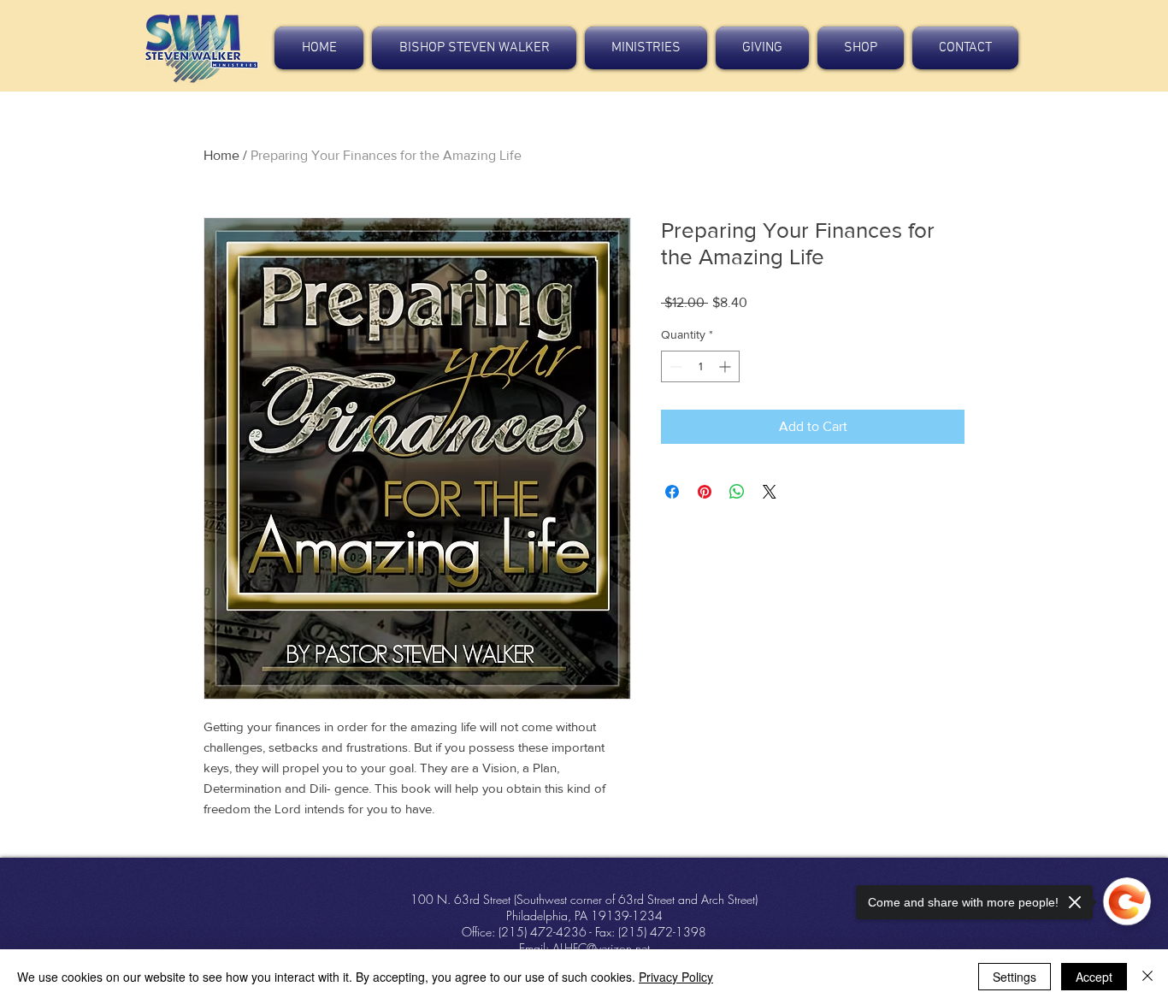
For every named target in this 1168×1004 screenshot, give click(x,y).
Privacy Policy (676, 976)
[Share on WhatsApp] (737, 491)
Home (221, 155)
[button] (474, 48)
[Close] (1147, 976)
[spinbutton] (700, 366)
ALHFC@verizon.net (601, 948)
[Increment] (726, 366)
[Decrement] (674, 366)
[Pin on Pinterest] (704, 491)
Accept (1094, 976)
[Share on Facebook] (672, 491)
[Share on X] (769, 491)
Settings (1014, 976)
